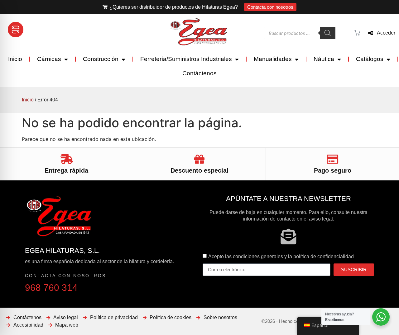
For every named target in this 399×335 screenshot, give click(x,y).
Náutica (324, 59)
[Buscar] (327, 33)
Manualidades (273, 59)
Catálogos (369, 59)
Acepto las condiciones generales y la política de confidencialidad (281, 256)
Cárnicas (49, 59)
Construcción (100, 59)
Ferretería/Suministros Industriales (186, 59)
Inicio (15, 59)
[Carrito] (356, 33)
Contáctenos (199, 73)
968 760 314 (51, 287)
